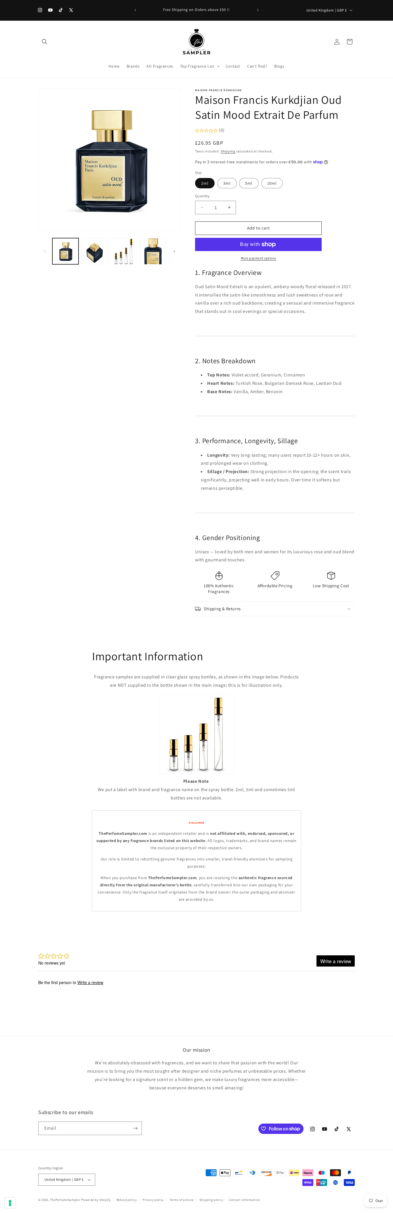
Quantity (202, 196)
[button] (44, 41)
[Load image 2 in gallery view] (94, 251)
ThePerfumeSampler (65, 1200)
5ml (249, 183)
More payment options (258, 258)
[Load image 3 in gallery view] (124, 251)
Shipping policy (211, 1200)
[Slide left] (44, 251)
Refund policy (127, 1200)
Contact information (244, 1200)
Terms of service (181, 1200)
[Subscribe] (135, 1128)
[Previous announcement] (135, 10)
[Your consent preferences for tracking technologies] (10, 1202)
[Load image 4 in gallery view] (153, 251)
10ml (272, 183)
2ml (205, 183)
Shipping (228, 151)
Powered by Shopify (96, 1200)
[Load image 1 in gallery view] (65, 251)
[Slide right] (174, 251)
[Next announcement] (257, 10)
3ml (227, 183)
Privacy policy (153, 1200)
